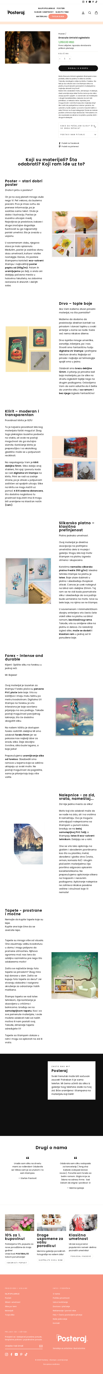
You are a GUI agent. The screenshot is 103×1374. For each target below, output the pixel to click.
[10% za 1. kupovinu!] (19, 1222)
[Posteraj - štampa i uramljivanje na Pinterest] (21, 1354)
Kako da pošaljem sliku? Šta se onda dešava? (78, 127)
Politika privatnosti (61, 1298)
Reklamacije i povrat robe (64, 1310)
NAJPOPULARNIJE (46, 8)
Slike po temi (62, 12)
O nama (56, 1294)
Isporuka (76, 45)
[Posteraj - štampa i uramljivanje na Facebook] (11, 1354)
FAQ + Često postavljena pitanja (67, 1315)
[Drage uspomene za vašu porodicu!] (51, 1222)
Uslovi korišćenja (60, 1302)
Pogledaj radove (81, 1256)
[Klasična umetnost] (83, 1222)
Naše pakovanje (60, 1319)
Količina (64, 53)
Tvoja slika (58, 16)
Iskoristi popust (17, 1263)
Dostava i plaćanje (61, 1306)
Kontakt (56, 1323)
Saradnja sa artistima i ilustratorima (69, 1348)
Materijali (41, 16)
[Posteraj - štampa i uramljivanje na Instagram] (6, 1354)
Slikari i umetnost (44, 12)
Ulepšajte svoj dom (51, 1260)
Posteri (61, 8)
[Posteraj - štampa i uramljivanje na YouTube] (16, 1354)
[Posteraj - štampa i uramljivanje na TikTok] (26, 1354)
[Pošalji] (41, 1346)
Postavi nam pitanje (73, 134)
